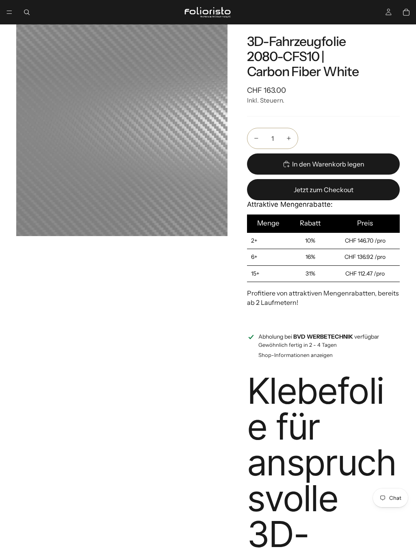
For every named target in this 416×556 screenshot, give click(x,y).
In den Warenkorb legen (328, 164)
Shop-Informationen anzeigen (295, 355)
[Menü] (9, 12)
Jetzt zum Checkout (323, 190)
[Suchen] (27, 12)
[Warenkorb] (406, 12)
